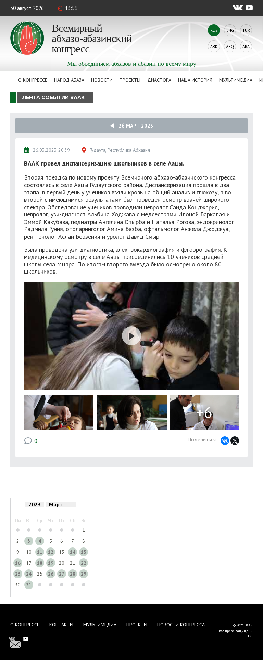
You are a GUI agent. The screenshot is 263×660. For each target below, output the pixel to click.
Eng (230, 30)
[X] (234, 440)
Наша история (195, 80)
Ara (246, 46)
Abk (213, 46)
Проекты (130, 80)
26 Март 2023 (133, 125)
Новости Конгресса (181, 625)
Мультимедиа (235, 80)
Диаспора (159, 80)
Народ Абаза (69, 80)
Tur (246, 30)
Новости (102, 80)
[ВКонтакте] (225, 440)
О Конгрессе (32, 80)
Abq (230, 46)
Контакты (61, 625)
